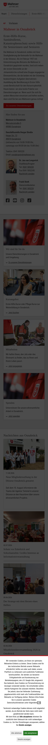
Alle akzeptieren (31, 733)
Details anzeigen (24, 739)
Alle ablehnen (17, 733)
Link (39, 703)
